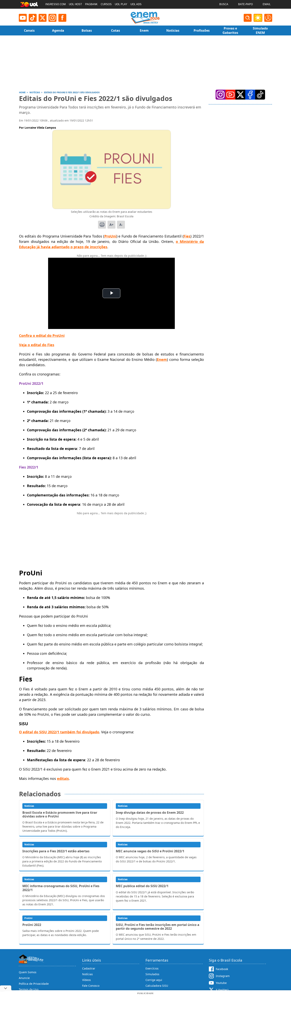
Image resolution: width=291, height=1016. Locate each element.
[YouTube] (230, 95)
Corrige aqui (154, 980)
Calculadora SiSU (157, 985)
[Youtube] (23, 18)
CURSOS (106, 4)
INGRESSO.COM (55, 4)
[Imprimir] (102, 225)
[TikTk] (260, 95)
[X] (43, 18)
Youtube (221, 983)
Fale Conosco (90, 985)
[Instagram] (52, 18)
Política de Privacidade (34, 984)
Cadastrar (88, 968)
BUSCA (223, 4)
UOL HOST (75, 4)
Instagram (223, 976)
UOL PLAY (121, 4)
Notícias (87, 974)
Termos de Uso (28, 989)
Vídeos (86, 980)
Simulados (152, 974)
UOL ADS (136, 4)
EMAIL (267, 4)
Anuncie (24, 978)
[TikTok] (33, 18)
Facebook (222, 969)
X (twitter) (222, 990)
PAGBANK (91, 4)
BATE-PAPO (245, 4)
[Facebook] (250, 95)
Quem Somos (27, 972)
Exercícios (152, 968)
